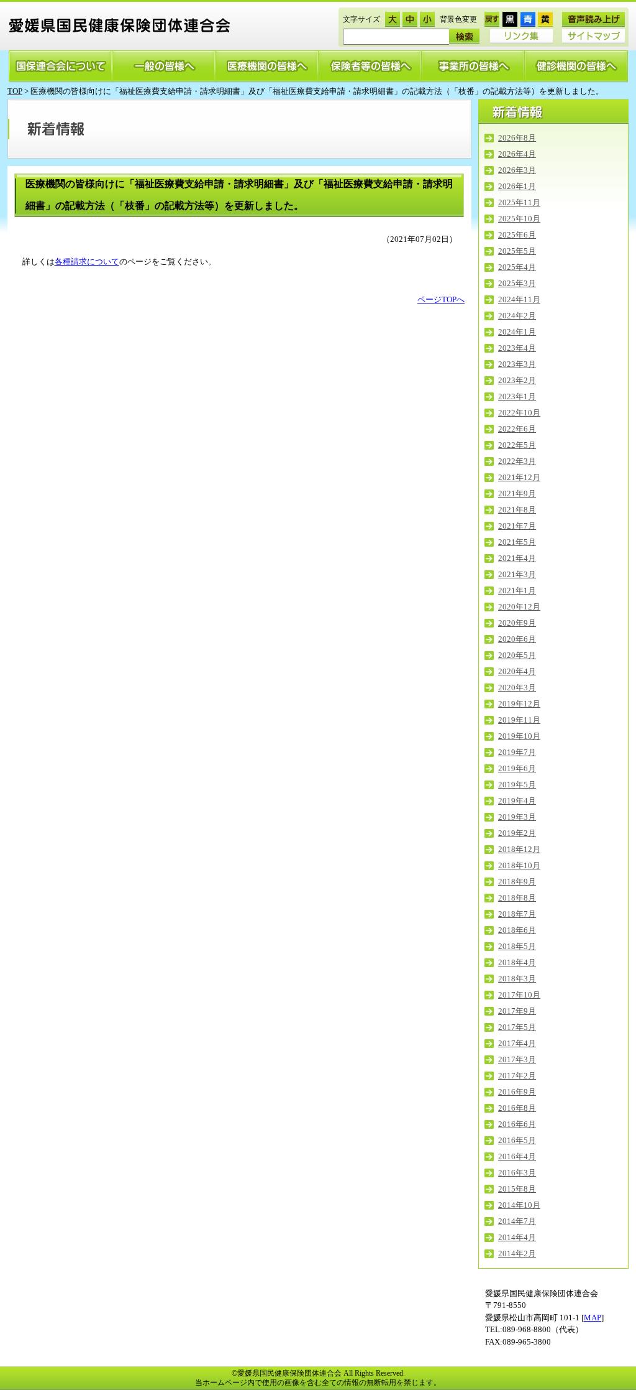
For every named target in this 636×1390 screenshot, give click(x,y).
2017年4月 (517, 1043)
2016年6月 (517, 1124)
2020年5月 (517, 655)
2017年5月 (517, 1027)
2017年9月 (517, 1011)
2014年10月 (519, 1205)
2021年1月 (517, 590)
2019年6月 (517, 768)
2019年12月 (519, 703)
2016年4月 (517, 1156)
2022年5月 (517, 445)
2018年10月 (519, 865)
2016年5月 (517, 1140)
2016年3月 (517, 1172)
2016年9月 (517, 1091)
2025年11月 (519, 202)
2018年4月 (517, 962)
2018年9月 (517, 881)
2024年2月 (517, 315)
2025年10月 (519, 218)
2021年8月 (517, 509)
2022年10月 (519, 412)
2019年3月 (517, 817)
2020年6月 (517, 639)
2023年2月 (517, 380)
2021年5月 (517, 542)
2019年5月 (517, 784)
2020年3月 (517, 687)
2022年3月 (517, 461)
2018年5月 (517, 946)
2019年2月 (517, 833)
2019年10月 (519, 736)
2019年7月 (517, 752)
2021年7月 (517, 526)
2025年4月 (517, 267)
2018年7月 (517, 914)
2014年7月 (517, 1221)
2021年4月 (517, 558)
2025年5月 (517, 251)
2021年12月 (519, 477)
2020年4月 (517, 671)
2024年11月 (519, 299)
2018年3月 (517, 978)
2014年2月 (517, 1253)
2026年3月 (517, 170)
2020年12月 (519, 606)
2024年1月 (517, 331)
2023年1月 (517, 396)
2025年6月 (517, 234)
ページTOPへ (441, 299)
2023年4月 (517, 348)
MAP (592, 1317)
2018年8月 (517, 897)
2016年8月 (517, 1108)
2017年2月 (517, 1075)
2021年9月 (517, 493)
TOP (14, 91)
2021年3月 (517, 574)
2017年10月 (519, 994)
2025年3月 (517, 283)
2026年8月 (517, 137)
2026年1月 (517, 186)
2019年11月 (519, 720)
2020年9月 (517, 623)
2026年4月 (517, 154)
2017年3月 (517, 1059)
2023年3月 (517, 364)
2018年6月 (517, 930)
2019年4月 (517, 800)
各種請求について (87, 261)
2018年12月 (519, 849)
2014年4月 (517, 1237)
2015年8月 (517, 1188)
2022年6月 (517, 428)
